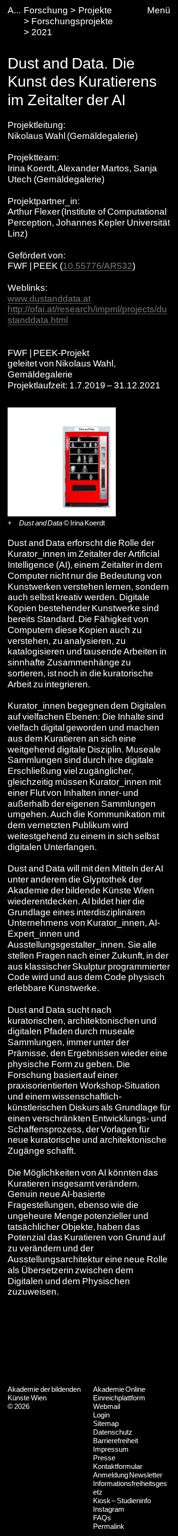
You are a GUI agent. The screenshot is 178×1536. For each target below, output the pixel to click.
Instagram (108, 1509)
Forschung (46, 10)
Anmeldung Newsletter (128, 1475)
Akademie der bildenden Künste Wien (44, 1393)
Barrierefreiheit (115, 1441)
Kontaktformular (117, 1466)
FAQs (102, 1518)
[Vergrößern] (10, 523)
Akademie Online (119, 1389)
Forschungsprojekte (72, 21)
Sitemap (106, 1423)
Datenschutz (112, 1432)
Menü (158, 10)
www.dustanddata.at (49, 299)
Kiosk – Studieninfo (122, 1500)
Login (101, 1415)
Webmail (106, 1406)
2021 (41, 32)
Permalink (108, 1526)
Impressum (111, 1449)
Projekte (95, 10)
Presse (104, 1458)
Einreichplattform (119, 1398)
